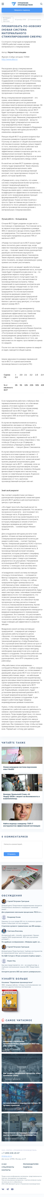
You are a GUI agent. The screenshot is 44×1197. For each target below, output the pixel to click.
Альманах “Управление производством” (17, 982)
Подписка (27, 1167)
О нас (4, 1164)
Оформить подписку (22, 10)
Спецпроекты (8, 1167)
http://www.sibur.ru (10, 59)
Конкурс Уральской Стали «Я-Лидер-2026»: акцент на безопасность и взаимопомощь (21, 796)
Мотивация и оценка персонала (7, 19)
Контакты (6, 1170)
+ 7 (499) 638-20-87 (11, 1153)
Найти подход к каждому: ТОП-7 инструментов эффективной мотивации (21, 825)
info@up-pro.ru (7, 1156)
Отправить (11, 854)
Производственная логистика (13, 1138)
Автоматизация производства (13, 1109)
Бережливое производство (13, 1049)
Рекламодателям (30, 1164)
